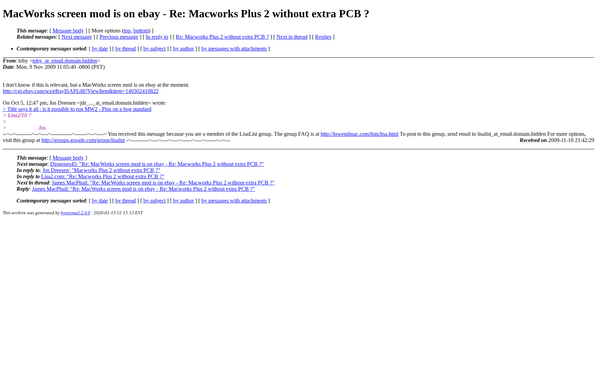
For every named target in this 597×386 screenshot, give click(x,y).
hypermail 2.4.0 (75, 212)
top (127, 31)
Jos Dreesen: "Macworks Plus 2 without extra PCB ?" (101, 170)
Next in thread (291, 37)
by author (183, 48)
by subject (154, 48)
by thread (125, 48)
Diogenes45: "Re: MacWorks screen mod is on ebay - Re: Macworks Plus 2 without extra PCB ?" (157, 164)
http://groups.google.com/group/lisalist (83, 140)
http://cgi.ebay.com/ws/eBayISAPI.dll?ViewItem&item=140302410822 (81, 91)
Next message (76, 37)
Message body (68, 31)
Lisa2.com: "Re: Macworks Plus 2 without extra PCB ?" (102, 176)
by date (100, 48)
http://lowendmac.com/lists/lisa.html (359, 134)
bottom (141, 31)
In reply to (157, 37)
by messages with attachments (234, 48)
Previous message (119, 37)
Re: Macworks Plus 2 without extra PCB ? (222, 37)
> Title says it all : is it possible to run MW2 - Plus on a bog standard (77, 109)
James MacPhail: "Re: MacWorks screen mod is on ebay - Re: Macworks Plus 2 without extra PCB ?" (163, 183)
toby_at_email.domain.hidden (64, 61)
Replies (323, 37)
